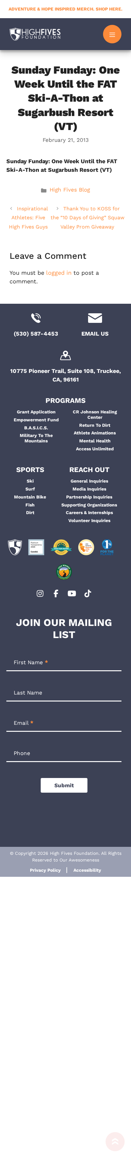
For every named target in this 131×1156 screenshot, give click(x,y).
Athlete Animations (95, 432)
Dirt (30, 512)
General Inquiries (89, 480)
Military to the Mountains (36, 438)
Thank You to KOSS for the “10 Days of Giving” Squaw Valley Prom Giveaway (87, 218)
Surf (30, 488)
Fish (30, 504)
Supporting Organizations (89, 504)
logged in (59, 272)
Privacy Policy (45, 870)
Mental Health (95, 440)
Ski (30, 480)
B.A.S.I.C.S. (36, 427)
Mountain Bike (30, 496)
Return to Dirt (94, 425)
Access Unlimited (95, 448)
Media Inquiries (89, 488)
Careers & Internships (89, 512)
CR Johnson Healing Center (95, 414)
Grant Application (36, 411)
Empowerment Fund (36, 419)
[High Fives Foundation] (35, 34)
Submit (64, 785)
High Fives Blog (70, 189)
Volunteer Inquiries (89, 520)
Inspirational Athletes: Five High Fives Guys (28, 218)
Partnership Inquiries (89, 496)
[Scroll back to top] (115, 1144)
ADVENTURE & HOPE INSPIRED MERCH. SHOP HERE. (65, 8)
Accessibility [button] (87, 870)
